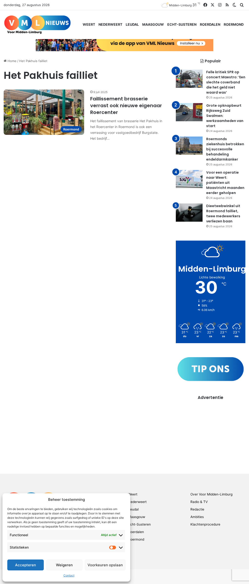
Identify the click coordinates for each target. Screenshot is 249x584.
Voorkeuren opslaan (105, 565)
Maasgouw (153, 24)
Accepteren (25, 565)
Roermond (234, 24)
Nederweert (110, 24)
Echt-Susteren (181, 24)
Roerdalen (210, 24)
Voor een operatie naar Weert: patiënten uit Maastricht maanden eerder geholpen (225, 182)
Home (12, 61)
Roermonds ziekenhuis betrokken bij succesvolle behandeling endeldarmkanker (225, 149)
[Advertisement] (210, 431)
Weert (89, 24)
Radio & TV (199, 502)
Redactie (197, 509)
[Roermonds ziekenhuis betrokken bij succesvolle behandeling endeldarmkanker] (189, 146)
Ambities (197, 517)
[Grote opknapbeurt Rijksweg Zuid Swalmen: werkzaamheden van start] (189, 112)
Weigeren (64, 565)
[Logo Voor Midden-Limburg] (37, 24)
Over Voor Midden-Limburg (211, 494)
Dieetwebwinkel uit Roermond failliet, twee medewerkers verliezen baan (223, 213)
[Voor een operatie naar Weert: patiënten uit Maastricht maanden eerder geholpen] (189, 179)
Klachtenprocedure (205, 524)
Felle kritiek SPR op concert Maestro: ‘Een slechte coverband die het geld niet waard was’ (225, 82)
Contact (68, 575)
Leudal (132, 24)
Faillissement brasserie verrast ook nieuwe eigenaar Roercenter (126, 105)
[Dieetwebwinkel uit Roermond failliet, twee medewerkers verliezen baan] (189, 212)
